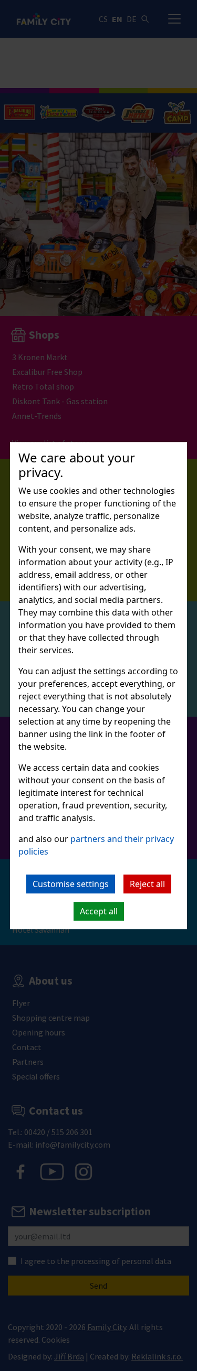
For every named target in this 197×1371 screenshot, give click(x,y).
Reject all (147, 884)
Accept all (99, 911)
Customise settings (71, 884)
